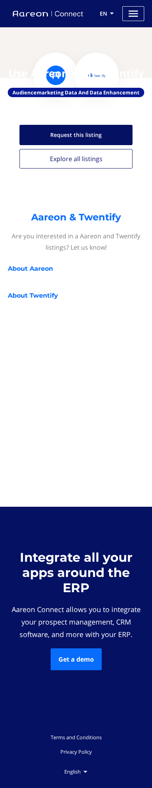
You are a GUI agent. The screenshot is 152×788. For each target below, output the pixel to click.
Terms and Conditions (76, 737)
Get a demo (76, 659)
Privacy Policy (76, 751)
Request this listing (76, 134)
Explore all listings (76, 158)
